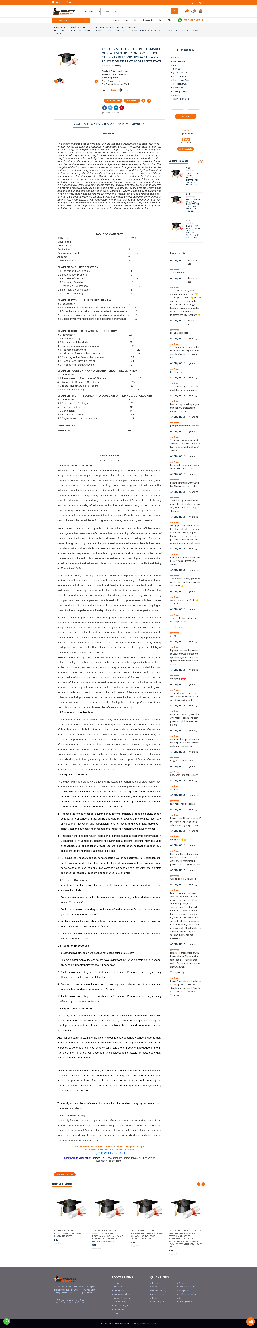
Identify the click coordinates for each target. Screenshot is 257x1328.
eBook (176, 65)
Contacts (177, 95)
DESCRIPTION (81, 123)
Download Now (66, 1174)
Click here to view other (78, 1158)
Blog (170, 20)
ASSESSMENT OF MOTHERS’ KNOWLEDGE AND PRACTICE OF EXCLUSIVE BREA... (193, 205)
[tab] (81, 123)
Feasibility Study (180, 84)
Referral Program (121, 1305)
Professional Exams (181, 80)
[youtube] (82, 1300)
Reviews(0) (122, 123)
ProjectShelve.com (148, 1323)
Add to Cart (114, 100)
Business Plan (179, 61)
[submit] (174, 11)
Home (116, 20)
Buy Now (133, 100)
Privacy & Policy (121, 1290)
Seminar (176, 69)
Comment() (137, 123)
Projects (66, 27)
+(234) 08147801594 (192, 20)
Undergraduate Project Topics (85, 27)
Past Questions (180, 76)
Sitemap (117, 1313)
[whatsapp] (6, 1321)
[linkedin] (76, 1300)
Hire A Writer (148, 20)
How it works (130, 20)
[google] (63, 1300)
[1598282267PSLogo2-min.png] (63, 10)
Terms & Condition (122, 1294)
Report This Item (111, 112)
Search (185, 116)
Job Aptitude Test (180, 72)
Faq (161, 20)
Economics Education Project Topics (117, 27)
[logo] (65, 1278)
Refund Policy (120, 1301)
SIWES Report (179, 87)
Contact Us (119, 1309)
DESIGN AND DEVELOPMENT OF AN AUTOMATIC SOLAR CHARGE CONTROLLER (193, 179)
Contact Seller (186, 149)
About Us (118, 1286)
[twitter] (70, 1300)
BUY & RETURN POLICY (102, 123)
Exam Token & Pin (181, 99)
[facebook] (57, 1300)
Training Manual (180, 91)
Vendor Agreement (122, 1298)
